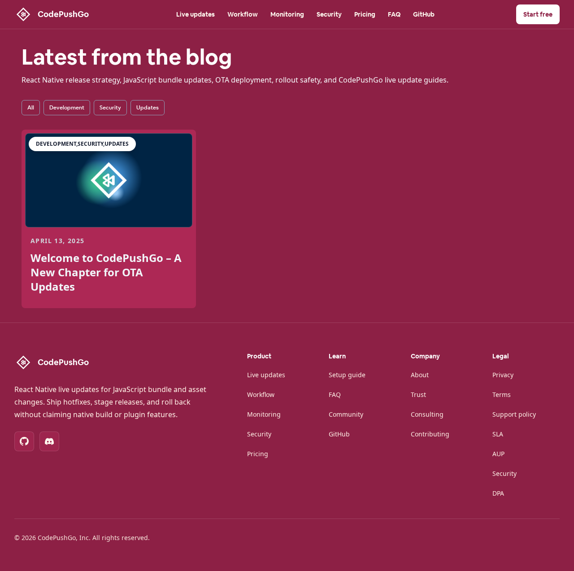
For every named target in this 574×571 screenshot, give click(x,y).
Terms (501, 394)
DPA (498, 493)
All (30, 107)
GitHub (424, 14)
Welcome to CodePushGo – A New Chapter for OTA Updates (106, 272)
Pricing (364, 14)
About (420, 374)
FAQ (394, 14)
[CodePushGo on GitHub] (24, 441)
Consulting (427, 414)
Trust (418, 394)
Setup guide (347, 374)
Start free (537, 14)
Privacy (502, 374)
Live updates (195, 14)
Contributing (430, 434)
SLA (497, 434)
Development (66, 107)
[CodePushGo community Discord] (49, 441)
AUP (498, 453)
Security (329, 14)
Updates (147, 107)
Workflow (242, 14)
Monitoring (287, 14)
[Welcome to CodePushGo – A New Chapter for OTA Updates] (108, 180)
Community (346, 414)
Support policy (514, 414)
